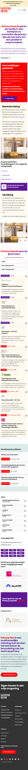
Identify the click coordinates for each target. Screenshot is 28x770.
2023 (20, 553)
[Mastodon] (12, 759)
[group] (14, 233)
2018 (4, 550)
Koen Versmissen (7, 520)
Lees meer (13, 5)
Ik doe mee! (10, 98)
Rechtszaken (19, 719)
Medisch (3, 739)
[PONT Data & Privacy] (14, 620)
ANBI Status (18, 725)
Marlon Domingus (7, 506)
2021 (4, 553)
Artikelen (17, 716)
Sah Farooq (5, 525)
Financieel (4, 736)
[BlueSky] (15, 759)
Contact (21, 600)
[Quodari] (10, 759)
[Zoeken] (19, 10)
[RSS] (18, 759)
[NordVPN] (14, 585)
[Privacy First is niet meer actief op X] (7, 759)
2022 (12, 553)
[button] (25, 240)
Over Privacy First (9, 675)
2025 (12, 556)
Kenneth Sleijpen (7, 530)
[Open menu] (24, 9)
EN (21, 10)
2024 (4, 556)
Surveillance (4, 733)
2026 (20, 556)
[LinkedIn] (1, 759)
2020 (20, 550)
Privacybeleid (19, 722)
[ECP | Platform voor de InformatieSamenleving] (14, 574)
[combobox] (14, 261)
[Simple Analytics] (6, 762)
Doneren (18, 710)
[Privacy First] (6, 9)
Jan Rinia (5, 510)
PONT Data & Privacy (18, 117)
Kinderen (3, 742)
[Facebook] (4, 759)
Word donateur (8, 752)
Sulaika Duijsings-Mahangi (10, 501)
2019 (12, 550)
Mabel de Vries (6, 515)
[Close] (26, 2)
